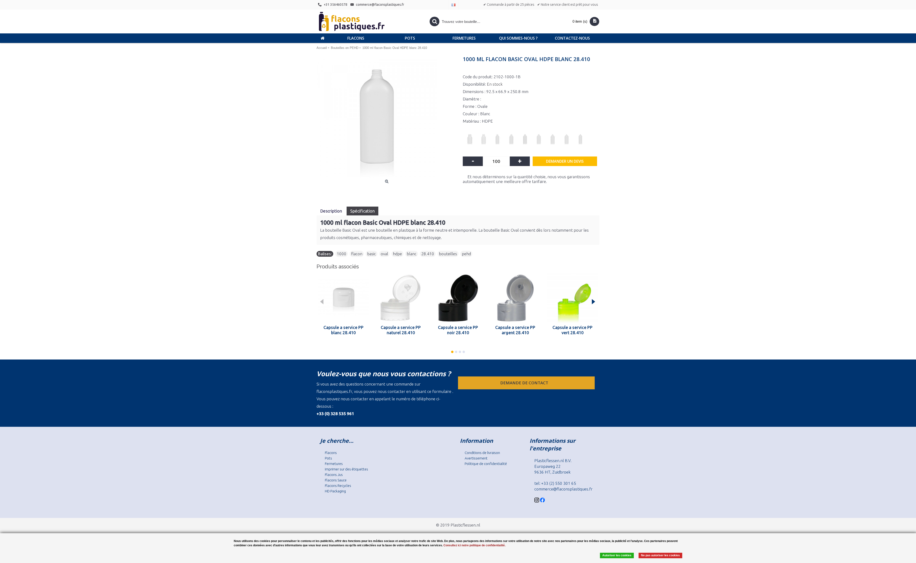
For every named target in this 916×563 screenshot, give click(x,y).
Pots (328, 458)
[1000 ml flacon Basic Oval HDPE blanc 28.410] (387, 117)
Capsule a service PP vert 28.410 (572, 330)
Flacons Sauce (336, 480)
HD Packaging (335, 491)
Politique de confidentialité (486, 464)
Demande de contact (524, 383)
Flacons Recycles (338, 486)
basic (371, 253)
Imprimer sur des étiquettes (346, 469)
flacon (356, 253)
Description (331, 211)
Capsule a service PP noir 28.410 (458, 330)
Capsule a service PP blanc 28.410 (343, 330)
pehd (466, 253)
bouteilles (448, 253)
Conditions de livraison (482, 453)
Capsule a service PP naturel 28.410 (401, 330)
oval (384, 253)
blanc (411, 253)
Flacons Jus (334, 475)
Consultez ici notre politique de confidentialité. (474, 545)
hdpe (397, 253)
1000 (341, 253)
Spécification (362, 211)
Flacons (331, 453)
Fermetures (334, 464)
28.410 (427, 253)
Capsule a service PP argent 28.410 (515, 330)
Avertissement (476, 458)
